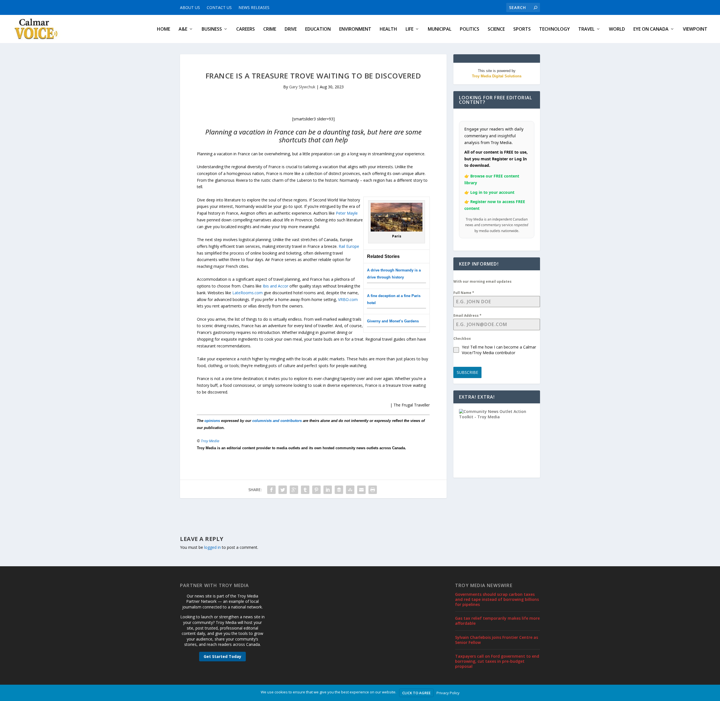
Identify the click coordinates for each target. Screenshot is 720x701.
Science (496, 29)
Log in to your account (492, 192)
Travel (586, 29)
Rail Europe (349, 246)
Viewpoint (695, 29)
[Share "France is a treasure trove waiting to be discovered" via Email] (361, 489)
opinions (212, 421)
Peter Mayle (347, 213)
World (617, 29)
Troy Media (210, 440)
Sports (522, 29)
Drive (291, 29)
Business (212, 29)
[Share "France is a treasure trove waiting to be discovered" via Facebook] (271, 489)
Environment (355, 29)
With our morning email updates (482, 281)
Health (388, 29)
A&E (183, 29)
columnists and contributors (277, 421)
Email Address (467, 315)
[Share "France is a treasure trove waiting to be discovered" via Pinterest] (316, 489)
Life (409, 29)
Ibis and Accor (275, 286)
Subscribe (467, 372)
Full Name (463, 292)
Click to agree (416, 692)
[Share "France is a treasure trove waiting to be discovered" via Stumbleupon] (350, 489)
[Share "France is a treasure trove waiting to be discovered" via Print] (372, 489)
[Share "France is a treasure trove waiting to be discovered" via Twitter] (282, 489)
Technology (554, 29)
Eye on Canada (651, 29)
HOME (163, 29)
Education (318, 29)
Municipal (439, 29)
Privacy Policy (448, 692)
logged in (212, 547)
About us (190, 7)
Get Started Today (222, 656)
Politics (469, 29)
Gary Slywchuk (302, 86)
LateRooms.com (247, 292)
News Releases (253, 7)
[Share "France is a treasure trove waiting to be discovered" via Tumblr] (305, 489)
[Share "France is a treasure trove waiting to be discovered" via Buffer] (339, 489)
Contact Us (219, 7)
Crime (269, 29)
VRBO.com (348, 299)
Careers (245, 29)
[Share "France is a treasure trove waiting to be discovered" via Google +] (294, 489)
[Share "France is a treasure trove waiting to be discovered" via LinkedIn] (327, 489)
